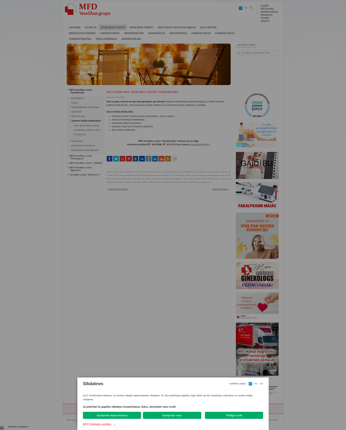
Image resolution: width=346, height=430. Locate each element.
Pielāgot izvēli (234, 415)
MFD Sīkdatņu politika (99, 424)
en (261, 383)
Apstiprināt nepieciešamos (112, 415)
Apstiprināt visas (172, 415)
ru (256, 383)
